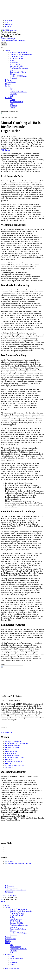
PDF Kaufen (5, 150)
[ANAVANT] (10, 861)
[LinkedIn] (5, 849)
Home (7, 905)
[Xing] (5, 851)
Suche (3, 901)
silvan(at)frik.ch (6, 732)
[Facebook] (5, 847)
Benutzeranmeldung (8, 38)
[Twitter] (5, 853)
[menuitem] (24, 64)
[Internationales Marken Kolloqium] (18, 863)
